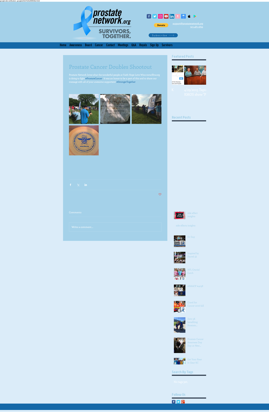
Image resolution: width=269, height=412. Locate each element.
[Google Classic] (183, 402)
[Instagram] (160, 16)
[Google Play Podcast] (195, 16)
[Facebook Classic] (173, 402)
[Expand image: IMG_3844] (146, 109)
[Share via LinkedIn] (85, 184)
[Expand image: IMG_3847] (115, 109)
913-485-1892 (196, 26)
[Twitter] (154, 16)
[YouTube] (166, 16)
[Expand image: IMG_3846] (84, 109)
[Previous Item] (176, 75)
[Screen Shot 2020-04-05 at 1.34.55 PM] (183, 16)
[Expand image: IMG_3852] (84, 140)
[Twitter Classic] (178, 402)
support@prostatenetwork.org (188, 23)
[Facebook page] (149, 16)
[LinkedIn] (172, 16)
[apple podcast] (177, 16)
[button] (161, 25)
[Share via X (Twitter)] (78, 184)
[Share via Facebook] (70, 184)
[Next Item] (201, 75)
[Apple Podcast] (189, 16)
